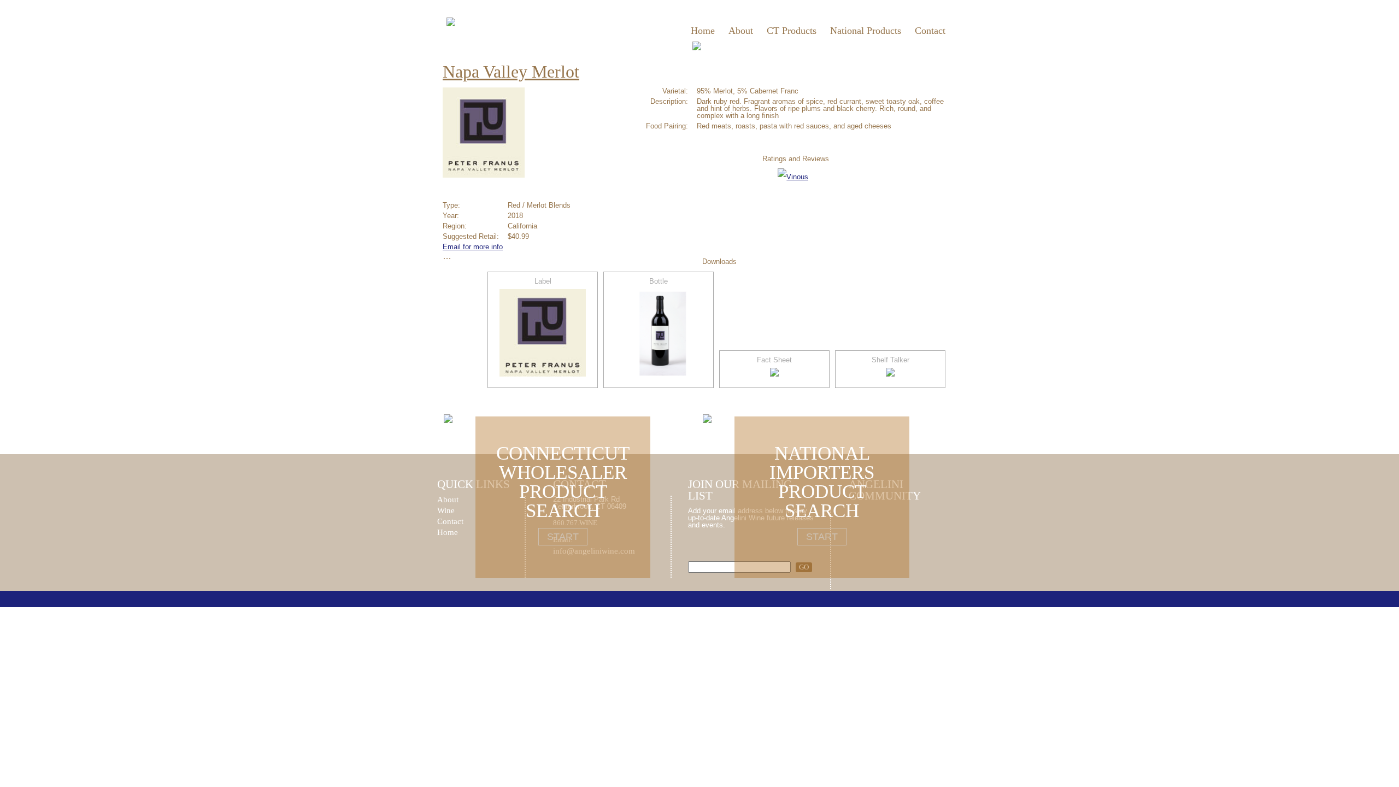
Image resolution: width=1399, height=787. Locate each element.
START (563, 536)
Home (703, 30)
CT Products (791, 30)
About (740, 30)
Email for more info (473, 247)
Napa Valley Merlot (511, 71)
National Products (865, 30)
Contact (930, 30)
